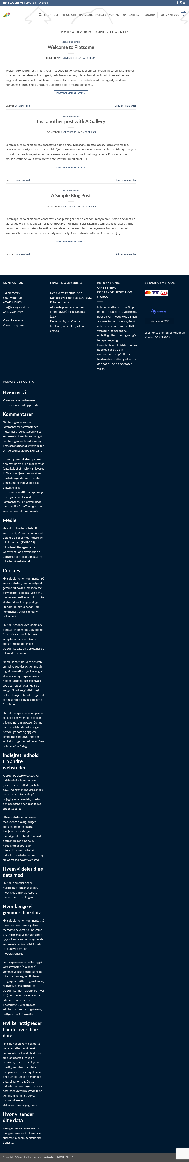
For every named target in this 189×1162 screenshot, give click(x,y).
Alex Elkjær (90, 58)
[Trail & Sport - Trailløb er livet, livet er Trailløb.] (18, 15)
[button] (150, 14)
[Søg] (40, 14)
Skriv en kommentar (125, 105)
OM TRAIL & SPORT (65, 14)
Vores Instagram (13, 325)
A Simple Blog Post (71, 195)
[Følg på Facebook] (177, 2)
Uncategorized (71, 42)
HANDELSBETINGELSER (92, 14)
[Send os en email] (184, 2)
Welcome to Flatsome (71, 47)
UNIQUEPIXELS (64, 1157)
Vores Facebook (13, 320)
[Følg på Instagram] (181, 2)
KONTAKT (115, 14)
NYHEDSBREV (131, 14)
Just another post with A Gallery (70, 121)
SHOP (47, 14)
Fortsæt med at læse (70, 93)
